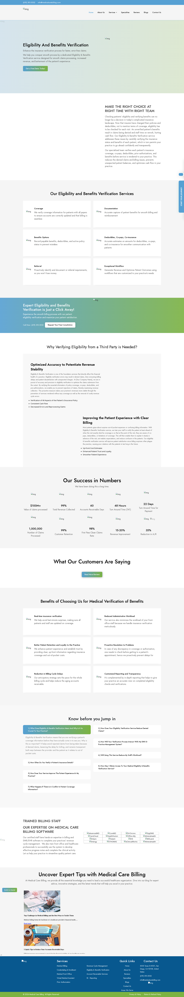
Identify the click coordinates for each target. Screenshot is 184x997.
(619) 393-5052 (29, 2)
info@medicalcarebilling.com (49, 2)
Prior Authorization (63, 982)
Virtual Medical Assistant (65, 978)
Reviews (137, 12)
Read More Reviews (92, 574)
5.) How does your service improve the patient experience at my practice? (53, 774)
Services (112, 12)
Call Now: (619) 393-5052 (33, 325)
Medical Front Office (64, 974)
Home (91, 12)
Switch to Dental (9, 890)
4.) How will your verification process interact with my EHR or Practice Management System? (122, 743)
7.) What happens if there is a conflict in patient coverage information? (51, 788)
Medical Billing (62, 966)
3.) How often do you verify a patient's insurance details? (50, 762)
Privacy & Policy (135, 994)
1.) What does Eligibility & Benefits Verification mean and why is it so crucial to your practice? (55, 729)
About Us (101, 12)
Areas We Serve (127, 990)
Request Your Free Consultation (60, 325)
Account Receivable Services (97, 974)
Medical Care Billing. (36, 994)
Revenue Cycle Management (97, 966)
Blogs (146, 12)
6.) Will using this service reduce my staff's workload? (120, 755)
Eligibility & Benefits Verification (98, 970)
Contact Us (156, 12)
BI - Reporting (92, 978)
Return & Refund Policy (152, 994)
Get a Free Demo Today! (35, 68)
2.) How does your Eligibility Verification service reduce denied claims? (123, 729)
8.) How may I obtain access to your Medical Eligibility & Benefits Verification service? (124, 767)
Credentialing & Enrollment (66, 970)
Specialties (125, 12)
